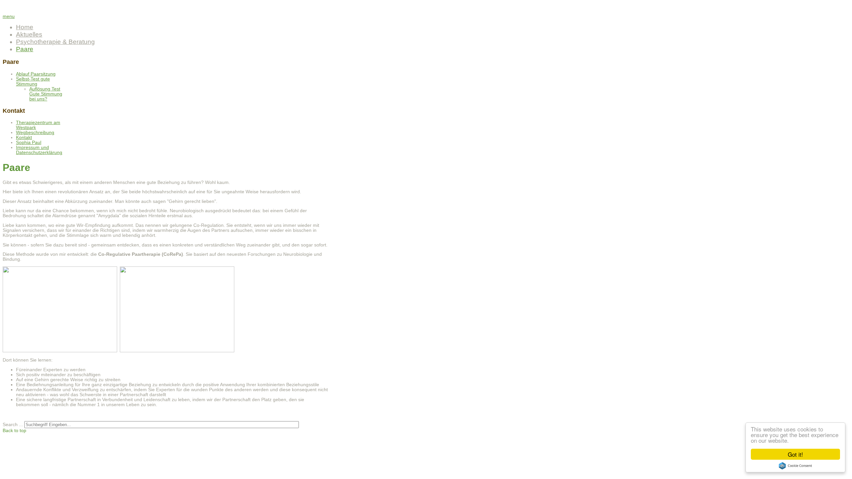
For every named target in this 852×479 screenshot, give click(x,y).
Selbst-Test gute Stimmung (33, 81)
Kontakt (24, 137)
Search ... (13, 424)
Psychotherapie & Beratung (55, 41)
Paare (24, 49)
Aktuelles (29, 34)
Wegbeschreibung (35, 132)
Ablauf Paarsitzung (36, 74)
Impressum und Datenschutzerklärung (39, 150)
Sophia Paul (28, 142)
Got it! (795, 454)
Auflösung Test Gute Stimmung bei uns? (45, 93)
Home (24, 27)
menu (9, 16)
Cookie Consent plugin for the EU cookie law (795, 465)
